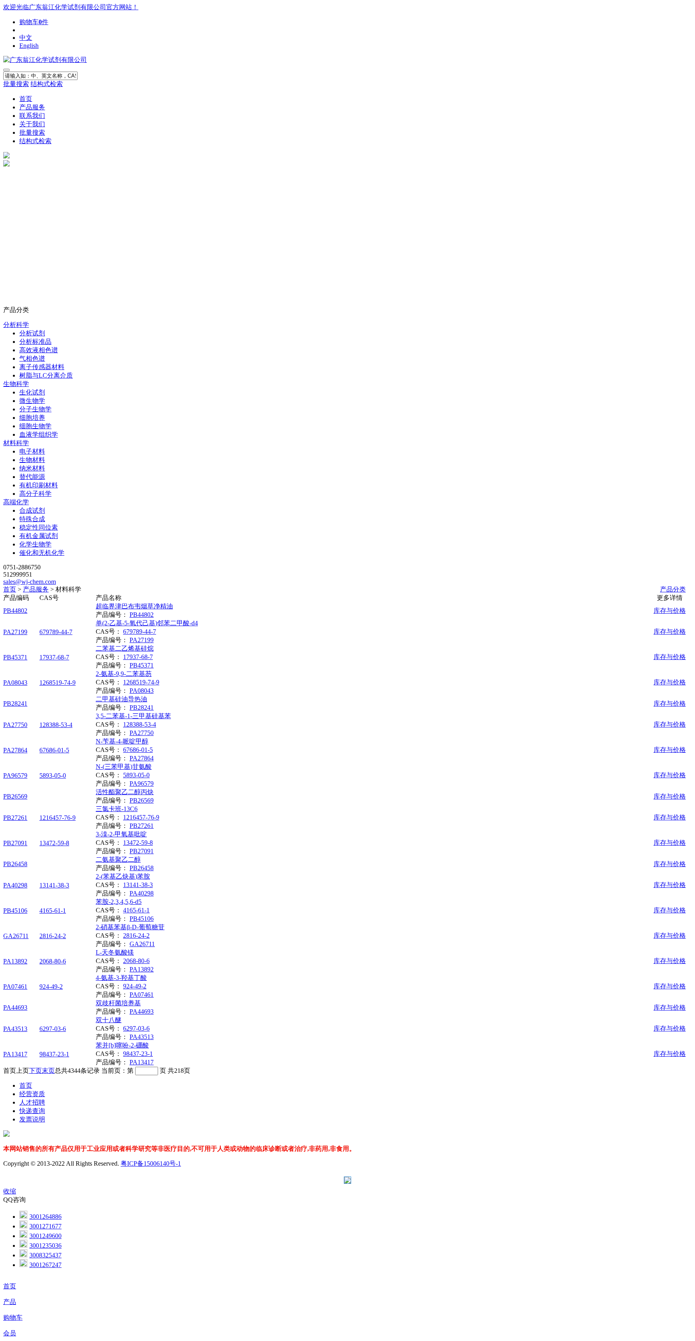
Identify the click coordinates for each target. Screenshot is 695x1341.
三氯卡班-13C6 (117, 808)
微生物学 (32, 400)
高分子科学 (35, 493)
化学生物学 (35, 544)
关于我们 (32, 124)
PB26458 (15, 863)
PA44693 (15, 1007)
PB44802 (15, 610)
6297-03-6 (52, 1028)
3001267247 (45, 1264)
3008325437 (45, 1255)
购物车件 (33, 21)
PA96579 (15, 775)
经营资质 (32, 1093)
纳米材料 (32, 468)
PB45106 (15, 910)
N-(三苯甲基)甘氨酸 (124, 766)
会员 (9, 1333)
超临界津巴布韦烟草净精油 (134, 606)
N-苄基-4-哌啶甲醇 (122, 741)
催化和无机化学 (41, 552)
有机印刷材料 (38, 485)
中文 (25, 37)
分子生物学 (35, 409)
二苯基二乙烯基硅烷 (125, 648)
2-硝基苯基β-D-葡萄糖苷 (130, 927)
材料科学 (16, 442)
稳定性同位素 (38, 527)
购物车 (13, 1317)
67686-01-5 (54, 750)
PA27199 (15, 631)
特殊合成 (32, 518)
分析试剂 (32, 333)
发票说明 (32, 1119)
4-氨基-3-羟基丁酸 (121, 977)
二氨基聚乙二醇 (118, 859)
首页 (25, 98)
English (29, 45)
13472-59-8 (54, 843)
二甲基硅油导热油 (121, 699)
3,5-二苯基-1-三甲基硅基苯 (133, 716)
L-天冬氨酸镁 (115, 952)
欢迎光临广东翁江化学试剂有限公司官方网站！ (70, 7)
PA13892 (15, 961)
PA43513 (15, 1028)
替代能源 (32, 476)
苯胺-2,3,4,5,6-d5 (119, 901)
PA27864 (15, 750)
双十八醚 (108, 1020)
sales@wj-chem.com (29, 581)
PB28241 (15, 703)
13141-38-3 (54, 885)
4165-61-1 (52, 910)
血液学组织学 (38, 434)
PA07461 (15, 986)
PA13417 (15, 1054)
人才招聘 (32, 1102)
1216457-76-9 (57, 817)
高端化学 (16, 502)
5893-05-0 (52, 775)
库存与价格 (670, 610)
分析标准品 (35, 341)
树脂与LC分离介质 (46, 375)
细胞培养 (32, 417)
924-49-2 (51, 986)
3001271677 (45, 1226)
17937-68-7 (54, 657)
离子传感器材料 (41, 366)
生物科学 (16, 383)
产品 (9, 1301)
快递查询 (32, 1110)
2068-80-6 (52, 961)
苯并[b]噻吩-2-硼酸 (122, 1045)
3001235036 (45, 1245)
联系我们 (32, 115)
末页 (48, 1070)
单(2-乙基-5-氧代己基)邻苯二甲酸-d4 (147, 623)
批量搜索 (16, 83)
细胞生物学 (35, 426)
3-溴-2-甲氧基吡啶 (121, 834)
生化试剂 (32, 392)
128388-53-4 (55, 724)
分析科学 (16, 324)
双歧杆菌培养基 (118, 1003)
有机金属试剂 (38, 535)
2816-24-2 (52, 935)
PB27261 (15, 817)
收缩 (9, 1191)
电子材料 (32, 451)
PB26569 (15, 796)
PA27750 (15, 724)
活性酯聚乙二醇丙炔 (125, 792)
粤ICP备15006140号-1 (151, 1163)
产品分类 (673, 589)
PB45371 (15, 657)
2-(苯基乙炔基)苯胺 (123, 876)
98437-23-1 (54, 1054)
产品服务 (32, 107)
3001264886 (45, 1216)
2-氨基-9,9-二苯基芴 (124, 673)
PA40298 (15, 885)
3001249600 (45, 1235)
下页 (35, 1070)
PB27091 (15, 843)
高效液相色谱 (38, 350)
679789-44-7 (55, 631)
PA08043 (15, 682)
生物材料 (32, 459)
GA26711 (16, 935)
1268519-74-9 (57, 682)
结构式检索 (47, 83)
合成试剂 (32, 510)
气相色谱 (32, 358)
